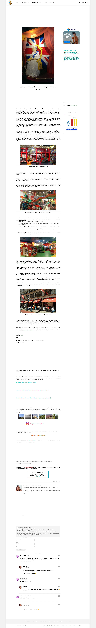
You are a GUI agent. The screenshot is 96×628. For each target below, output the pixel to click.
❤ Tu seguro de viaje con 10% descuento (71, 53)
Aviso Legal (46, 625)
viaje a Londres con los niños (29, 330)
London (24, 461)
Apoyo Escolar (65, 102)
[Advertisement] (48, 18)
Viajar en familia (28, 463)
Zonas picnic (35, 2)
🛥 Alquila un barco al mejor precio (70, 54)
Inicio (17, 2)
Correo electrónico (18, 543)
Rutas (29, 2)
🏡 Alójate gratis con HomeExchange (71, 56)
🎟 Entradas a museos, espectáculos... (71, 59)
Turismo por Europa (20, 463)
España (40, 2)
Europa (45, 2)
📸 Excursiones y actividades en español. (71, 58)
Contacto (51, 2)
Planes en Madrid (77, 625)
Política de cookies (59, 625)
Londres (27, 461)
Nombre (17, 540)
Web (16, 546)
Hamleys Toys (19, 461)
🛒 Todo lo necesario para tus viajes (70, 60)
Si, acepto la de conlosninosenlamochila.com (27, 537)
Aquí (22, 335)
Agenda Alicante (23, 2)
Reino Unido (41, 461)
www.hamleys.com (22, 337)
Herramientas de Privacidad (69, 625)
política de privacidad (26, 535)
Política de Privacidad (24, 537)
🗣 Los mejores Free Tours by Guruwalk (71, 57)
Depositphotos (74, 105)
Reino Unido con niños (48, 461)
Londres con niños (34, 461)
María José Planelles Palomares (33, 485)
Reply (59, 555)
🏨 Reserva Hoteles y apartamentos (70, 52)
